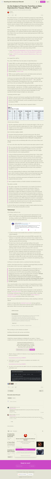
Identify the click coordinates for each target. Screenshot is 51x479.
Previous (11, 390)
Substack (20, 476)
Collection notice (31, 471)
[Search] (37, 2)
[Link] (6, 210)
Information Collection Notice (25, 452)
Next (40, 390)
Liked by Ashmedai (13, 408)
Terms (27, 471)
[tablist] (11, 398)
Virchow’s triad (19, 71)
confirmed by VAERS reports (13, 294)
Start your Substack (22, 474)
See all (9, 456)
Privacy (24, 471)
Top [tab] (8, 431)
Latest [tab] (11, 431)
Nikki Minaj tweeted (16, 291)
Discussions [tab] (15, 431)
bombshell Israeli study (26, 303)
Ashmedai (13, 445)
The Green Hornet (13, 407)
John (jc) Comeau (12, 414)
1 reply (12, 421)
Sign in (48, 1)
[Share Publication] (39, 2)
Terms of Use (30, 451)
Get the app (30, 474)
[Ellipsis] (43, 407)
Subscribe (43, 1)
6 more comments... (10, 426)
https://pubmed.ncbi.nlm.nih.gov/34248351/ (17, 364)
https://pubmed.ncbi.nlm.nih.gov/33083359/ (17, 357)
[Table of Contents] (1, 239)
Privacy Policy (33, 452)
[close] (35, 434)
